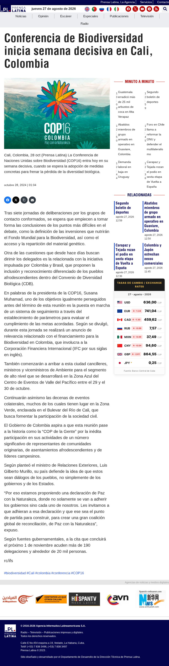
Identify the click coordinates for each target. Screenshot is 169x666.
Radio (84, 23)
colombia (43, 573)
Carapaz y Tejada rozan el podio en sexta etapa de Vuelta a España (125, 256)
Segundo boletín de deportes (153, 96)
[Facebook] (128, 9)
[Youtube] (142, 9)
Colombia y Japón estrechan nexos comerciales (153, 254)
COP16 (78, 573)
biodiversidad (16, 573)
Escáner (66, 16)
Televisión (147, 16)
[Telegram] (149, 9)
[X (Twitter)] (15, 199)
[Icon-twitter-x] (135, 9)
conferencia (61, 573)
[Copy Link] (24, 199)
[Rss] (156, 9)
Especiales (90, 16)
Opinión (43, 16)
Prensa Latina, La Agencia (118, 2)
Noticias (20, 16)
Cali (31, 573)
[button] (165, 9)
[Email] (32, 199)
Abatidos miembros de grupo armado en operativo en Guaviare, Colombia (126, 139)
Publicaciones (119, 16)
